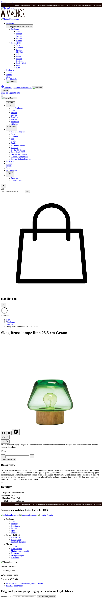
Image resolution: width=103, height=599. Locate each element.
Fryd (18, 65)
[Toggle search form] (11, 81)
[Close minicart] (3, 305)
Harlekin (19, 61)
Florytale (19, 52)
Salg (8, 77)
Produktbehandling (18, 542)
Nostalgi (19, 47)
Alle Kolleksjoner (18, 132)
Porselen (14, 117)
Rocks (18, 56)
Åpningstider (16, 540)
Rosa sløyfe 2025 (18, 152)
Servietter (15, 122)
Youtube (49, 515)
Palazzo (19, 59)
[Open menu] (9, 98)
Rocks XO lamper (23, 63)
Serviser (19, 36)
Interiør (19, 34)
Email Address (7, 596)
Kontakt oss (15, 537)
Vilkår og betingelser (14, 586)
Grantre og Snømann (19, 157)
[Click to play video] (16, 432)
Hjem (8, 320)
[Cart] (2, 95)
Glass (18, 31)
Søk (27, 191)
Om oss (14, 546)
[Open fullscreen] (3, 433)
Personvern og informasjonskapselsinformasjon (24, 583)
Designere (10, 70)
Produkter (10, 23)
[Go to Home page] (7, 8)
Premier (9, 74)
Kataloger (15, 553)
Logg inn (5, 90)
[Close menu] (3, 186)
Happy (18, 50)
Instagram (15, 515)
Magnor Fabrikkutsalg (20, 551)
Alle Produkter (17, 108)
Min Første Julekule (19, 154)
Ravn (18, 68)
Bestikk (19, 38)
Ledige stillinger (17, 555)
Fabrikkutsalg (11, 79)
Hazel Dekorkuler (18, 145)
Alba (18, 54)
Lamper (19, 40)
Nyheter (9, 72)
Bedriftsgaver (16, 549)
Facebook (33, 515)
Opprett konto (14, 93)
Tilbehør (14, 124)
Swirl (18, 45)
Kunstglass (15, 526)
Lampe (14, 533)
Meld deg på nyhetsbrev (46, 597)
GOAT (14, 141)
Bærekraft (15, 558)
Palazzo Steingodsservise (21, 159)
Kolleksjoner (16, 43)
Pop (12, 138)
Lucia (13, 143)
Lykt (13, 530)
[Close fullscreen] (9, 433)
